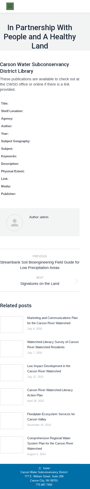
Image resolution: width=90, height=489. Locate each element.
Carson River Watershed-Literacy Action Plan (50, 392)
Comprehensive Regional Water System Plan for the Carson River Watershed (50, 443)
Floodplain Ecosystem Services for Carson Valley (51, 416)
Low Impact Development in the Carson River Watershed (48, 368)
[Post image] (11, 324)
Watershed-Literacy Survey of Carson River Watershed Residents (53, 344)
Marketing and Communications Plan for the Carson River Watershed (52, 320)
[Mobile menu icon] (10, 6)
